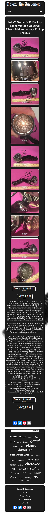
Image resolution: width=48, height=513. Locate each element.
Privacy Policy (25, 496)
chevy (30, 437)
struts (30, 473)
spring (34, 468)
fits (37, 459)
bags (37, 437)
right (23, 472)
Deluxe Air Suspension (25, 489)
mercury (28, 478)
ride (10, 473)
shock (13, 477)
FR (27, 503)
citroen (22, 449)
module (17, 473)
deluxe (13, 465)
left (30, 450)
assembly (25, 480)
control (37, 455)
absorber (21, 460)
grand (35, 441)
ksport (25, 442)
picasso (31, 445)
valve (19, 442)
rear (37, 476)
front (13, 468)
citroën (21, 478)
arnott (23, 469)
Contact (25, 492)
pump (13, 460)
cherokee (32, 464)
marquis (15, 446)
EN (23, 503)
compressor (18, 436)
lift (32, 455)
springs (20, 465)
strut (12, 441)
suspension (19, 454)
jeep (30, 459)
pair (22, 446)
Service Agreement (24, 499)
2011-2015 (37, 473)
